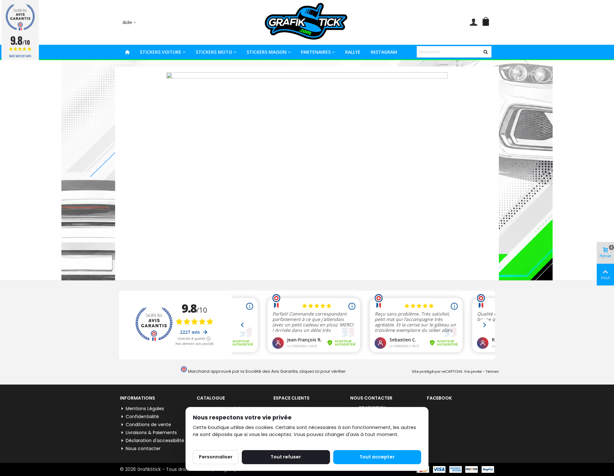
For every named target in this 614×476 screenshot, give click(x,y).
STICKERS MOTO (214, 52)
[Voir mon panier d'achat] (487, 22)
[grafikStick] (307, 22)
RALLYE (352, 52)
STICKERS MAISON (267, 52)
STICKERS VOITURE (160, 52)
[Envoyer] (485, 51)
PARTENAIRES (316, 52)
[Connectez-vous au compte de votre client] (473, 22)
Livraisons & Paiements (151, 432)
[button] (129, 22)
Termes (492, 371)
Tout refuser (286, 457)
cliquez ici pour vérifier (322, 371)
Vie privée (473, 371)
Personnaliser (215, 457)
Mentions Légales (145, 408)
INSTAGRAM (384, 52)
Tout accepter (377, 457)
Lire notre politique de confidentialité (236, 442)
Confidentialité (142, 416)
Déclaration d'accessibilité (155, 440)
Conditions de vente (148, 424)
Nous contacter (143, 448)
